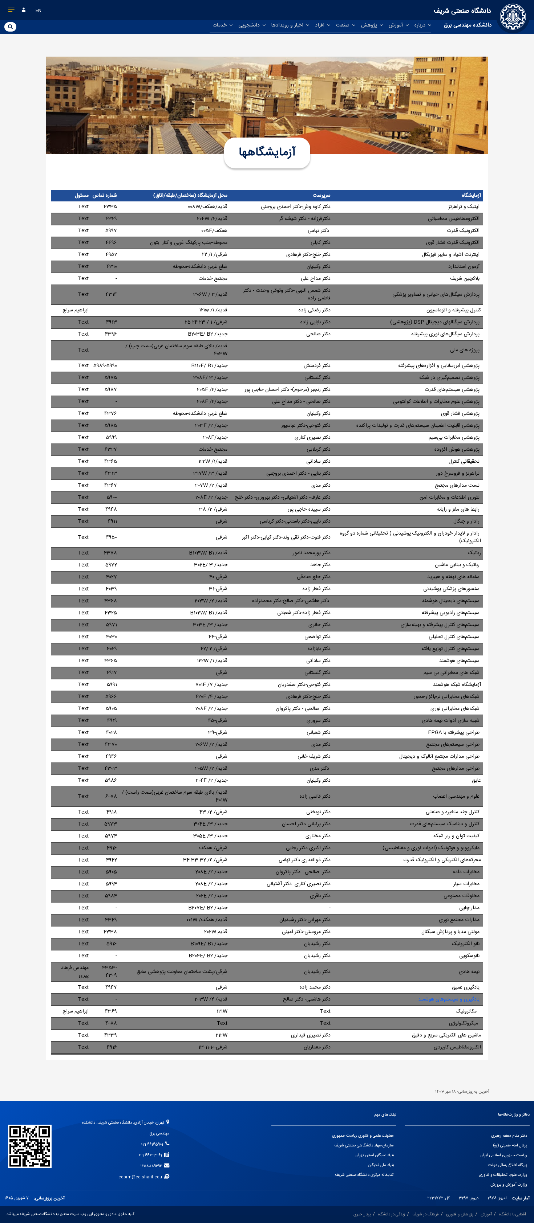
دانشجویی (249, 25)
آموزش (396, 25)
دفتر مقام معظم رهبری (509, 1136)
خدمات (220, 25)
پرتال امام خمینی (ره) (510, 1145)
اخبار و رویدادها (288, 25)
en (38, 10)
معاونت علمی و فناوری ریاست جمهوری (363, 1136)
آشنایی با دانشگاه (512, 1214)
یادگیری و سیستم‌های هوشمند (449, 999)
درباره (420, 25)
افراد (320, 25)
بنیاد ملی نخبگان (381, 1165)
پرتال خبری (362, 1214)
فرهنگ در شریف (425, 1214)
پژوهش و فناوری (459, 1214)
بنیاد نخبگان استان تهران (375, 1155)
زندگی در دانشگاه (391, 1214)
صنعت (343, 25)
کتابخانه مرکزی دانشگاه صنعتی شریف (364, 1175)
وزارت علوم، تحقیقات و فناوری (503, 1175)
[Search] (10, 26)
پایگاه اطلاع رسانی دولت (507, 1165)
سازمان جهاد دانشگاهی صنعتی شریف (364, 1145)
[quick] (11, 11)
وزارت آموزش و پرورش (508, 1185)
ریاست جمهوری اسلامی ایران (504, 1155)
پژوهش (370, 25)
